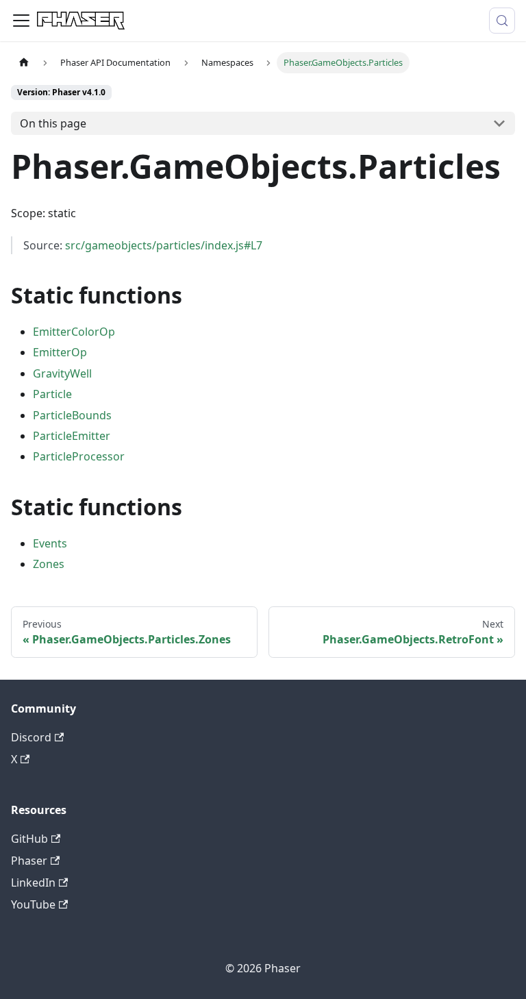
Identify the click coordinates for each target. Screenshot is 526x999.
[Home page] (24, 62)
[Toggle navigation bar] (21, 20)
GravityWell (62, 373)
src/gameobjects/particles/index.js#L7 (163, 245)
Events (50, 543)
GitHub (29, 838)
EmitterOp (60, 352)
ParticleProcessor (79, 456)
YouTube (33, 904)
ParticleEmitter (71, 435)
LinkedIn (33, 882)
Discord (31, 737)
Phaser (29, 860)
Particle (52, 394)
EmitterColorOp (74, 331)
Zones (48, 563)
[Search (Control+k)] (502, 21)
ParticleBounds (72, 415)
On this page (53, 123)
